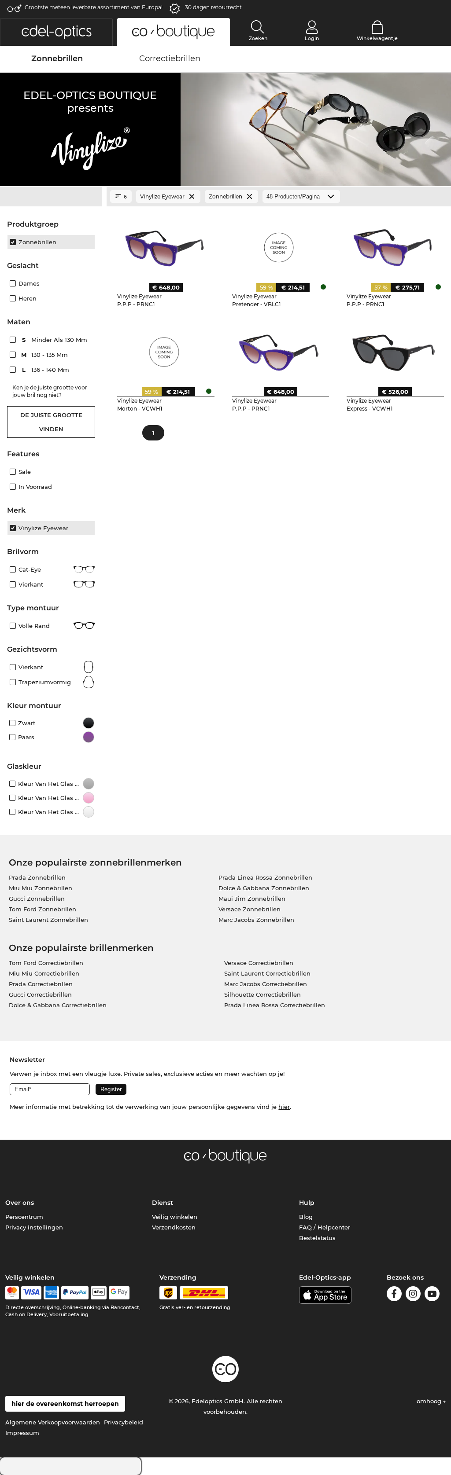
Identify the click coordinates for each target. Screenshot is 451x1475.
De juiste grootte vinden (51, 422)
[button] (56, 32)
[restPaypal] (75, 1292)
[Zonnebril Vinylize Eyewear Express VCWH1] (393, 349)
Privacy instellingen (34, 1227)
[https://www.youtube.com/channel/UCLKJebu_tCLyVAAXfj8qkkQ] (432, 1295)
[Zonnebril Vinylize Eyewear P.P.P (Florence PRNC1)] (393, 244)
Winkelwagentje (377, 38)
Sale (24, 471)
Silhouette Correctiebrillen (262, 994)
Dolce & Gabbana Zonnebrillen (263, 888)
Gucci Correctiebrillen (40, 994)
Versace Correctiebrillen (258, 962)
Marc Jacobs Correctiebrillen (265, 983)
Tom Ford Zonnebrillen (42, 909)
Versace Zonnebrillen (249, 909)
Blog (306, 1216)
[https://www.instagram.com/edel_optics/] (413, 1295)
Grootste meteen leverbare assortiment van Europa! (94, 7)
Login (312, 38)
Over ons (19, 1203)
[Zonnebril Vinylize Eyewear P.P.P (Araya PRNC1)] (279, 349)
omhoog (430, 1401)
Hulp (306, 1203)
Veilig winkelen (174, 1216)
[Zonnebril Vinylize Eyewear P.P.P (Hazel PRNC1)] (164, 244)
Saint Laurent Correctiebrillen (267, 973)
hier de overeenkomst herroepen (65, 1404)
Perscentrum (24, 1216)
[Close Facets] (51, 196)
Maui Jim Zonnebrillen (251, 898)
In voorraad (35, 486)
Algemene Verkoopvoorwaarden (52, 1422)
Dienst (162, 1203)
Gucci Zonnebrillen (37, 898)
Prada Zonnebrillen (37, 877)
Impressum (22, 1432)
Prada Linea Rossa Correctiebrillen (274, 1005)
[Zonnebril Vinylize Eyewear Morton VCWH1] (164, 349)
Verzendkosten (174, 1227)
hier (284, 1106)
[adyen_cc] (11, 1292)
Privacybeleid (123, 1422)
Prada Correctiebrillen (41, 983)
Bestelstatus (317, 1237)
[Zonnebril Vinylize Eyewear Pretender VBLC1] (279, 244)
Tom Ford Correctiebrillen (46, 962)
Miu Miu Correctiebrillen (44, 973)
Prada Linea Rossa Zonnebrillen (265, 877)
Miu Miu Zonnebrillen (40, 888)
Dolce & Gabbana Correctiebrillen (58, 1005)
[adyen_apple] (99, 1292)
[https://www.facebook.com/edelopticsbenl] (394, 1295)
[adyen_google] (119, 1292)
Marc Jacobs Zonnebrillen (256, 919)
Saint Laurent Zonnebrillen (48, 919)
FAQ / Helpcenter (324, 1227)
